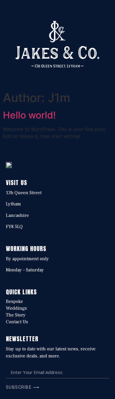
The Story (16, 315)
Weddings (16, 308)
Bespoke (14, 301)
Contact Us (17, 322)
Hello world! (29, 115)
